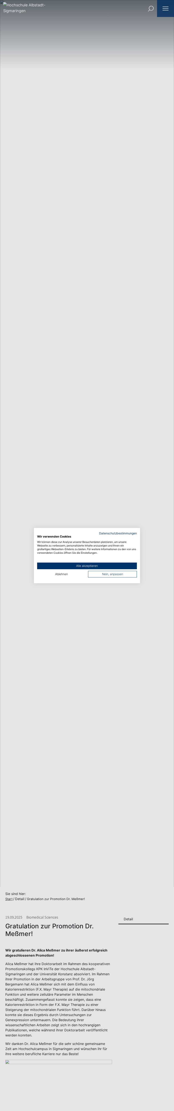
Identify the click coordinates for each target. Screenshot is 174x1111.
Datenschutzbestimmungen (118, 533)
